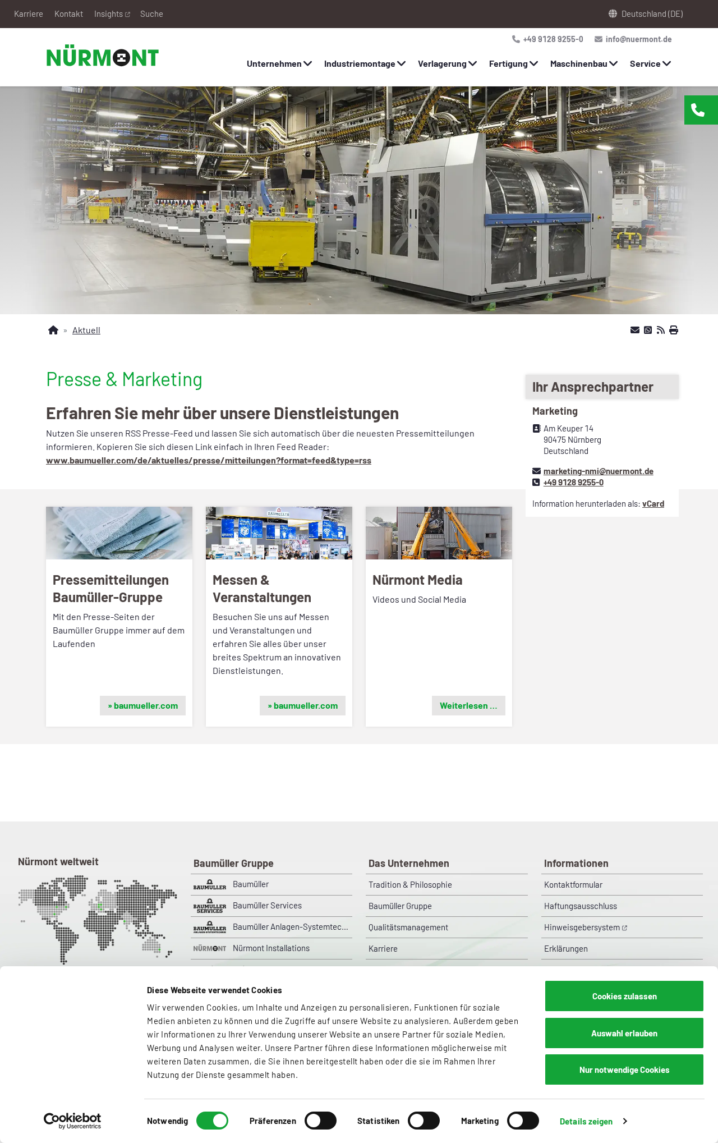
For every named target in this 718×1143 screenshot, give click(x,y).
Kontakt (68, 13)
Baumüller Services (267, 905)
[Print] (673, 330)
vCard (653, 503)
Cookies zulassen (624, 996)
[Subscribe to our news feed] (660, 330)
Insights (108, 13)
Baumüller (251, 884)
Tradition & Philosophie (410, 884)
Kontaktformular (573, 884)
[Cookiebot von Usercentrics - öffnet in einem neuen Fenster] (73, 1121)
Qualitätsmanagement (408, 927)
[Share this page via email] (635, 330)
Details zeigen (586, 1121)
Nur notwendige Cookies (624, 1069)
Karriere (28, 13)
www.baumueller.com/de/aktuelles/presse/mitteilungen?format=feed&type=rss (208, 460)
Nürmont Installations (271, 948)
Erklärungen (566, 948)
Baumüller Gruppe (400, 906)
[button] (119, 617)
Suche (151, 13)
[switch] (321, 1121)
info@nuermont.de (638, 39)
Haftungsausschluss (580, 906)
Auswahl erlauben (624, 1033)
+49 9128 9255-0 (552, 39)
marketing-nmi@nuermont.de (598, 471)
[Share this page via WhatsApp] (647, 330)
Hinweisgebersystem (582, 927)
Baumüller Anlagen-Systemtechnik (293, 926)
